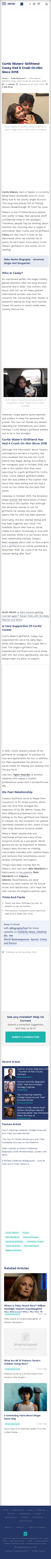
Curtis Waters (12, 1233)
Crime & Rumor (38, 1517)
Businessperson (20, 939)
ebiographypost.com (21, 1551)
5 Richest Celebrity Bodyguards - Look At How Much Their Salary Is (23, 1162)
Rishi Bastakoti (31, 1246)
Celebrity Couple (35, 1241)
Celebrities (22, 1090)
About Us (8, 1527)
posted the (16, 499)
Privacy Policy (19, 1541)
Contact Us (20, 1527)
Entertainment (24, 1118)
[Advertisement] (25, 33)
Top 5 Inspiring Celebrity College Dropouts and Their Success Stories (24, 1132)
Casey (26, 1233)
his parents (25, 872)
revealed (13, 542)
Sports (34, 939)
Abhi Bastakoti (12, 1237)
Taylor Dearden (12, 1246)
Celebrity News (18, 1510)
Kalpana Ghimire (13, 1250)
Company (38, 1514)
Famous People (30, 1237)
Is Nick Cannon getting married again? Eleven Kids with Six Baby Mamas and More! (25, 616)
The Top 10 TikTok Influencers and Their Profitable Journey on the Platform (23, 1141)
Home (6, 1510)
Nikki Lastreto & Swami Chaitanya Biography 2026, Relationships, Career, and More (24, 1151)
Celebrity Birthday (14, 1241)
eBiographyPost (19, 928)
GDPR (30, 1541)
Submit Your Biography (37, 1527)
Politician (24, 1517)
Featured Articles (25, 1103)
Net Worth (11, 1514)
